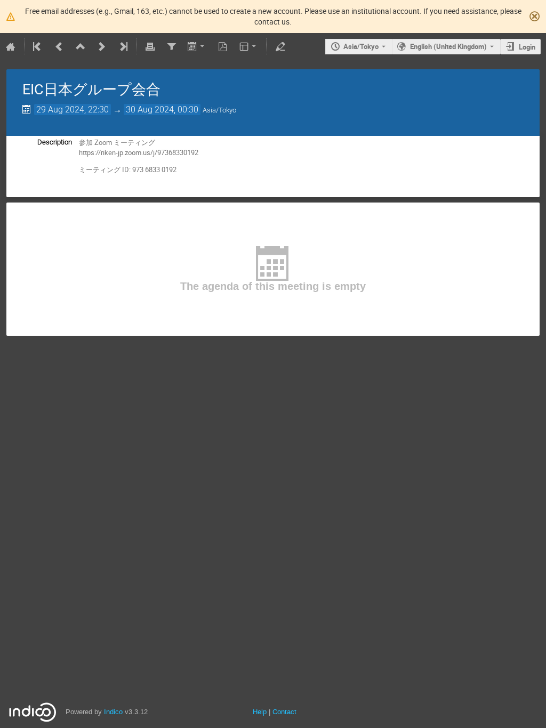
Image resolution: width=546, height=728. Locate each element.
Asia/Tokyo (361, 46)
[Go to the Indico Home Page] (10, 46)
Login (527, 47)
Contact (284, 711)
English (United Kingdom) (448, 46)
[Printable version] (149, 46)
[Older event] (59, 46)
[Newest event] (122, 46)
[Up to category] (80, 46)
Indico (113, 711)
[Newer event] (102, 46)
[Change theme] (249, 46)
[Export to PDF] (223, 46)
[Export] (197, 46)
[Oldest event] (38, 46)
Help (260, 711)
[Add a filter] (171, 46)
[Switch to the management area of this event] (280, 46)
